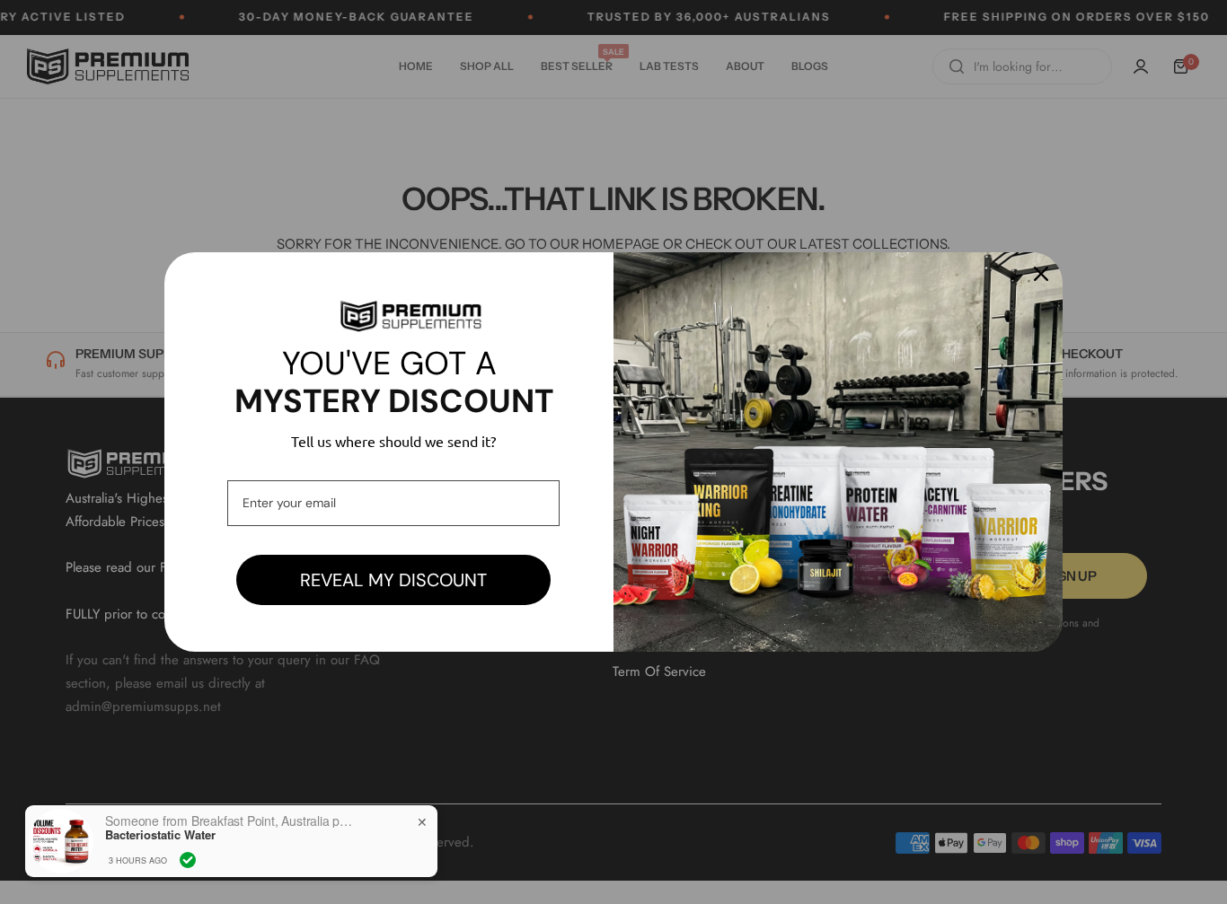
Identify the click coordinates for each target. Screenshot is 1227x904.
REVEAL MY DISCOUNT (393, 580)
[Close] (1041, 273)
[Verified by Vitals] (188, 860)
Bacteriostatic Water (160, 835)
